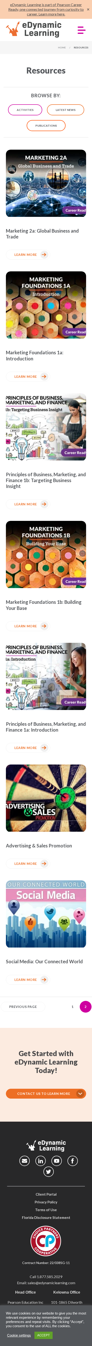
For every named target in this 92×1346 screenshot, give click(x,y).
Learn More (25, 255)
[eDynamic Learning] (36, 29)
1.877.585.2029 (49, 1276)
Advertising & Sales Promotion (39, 845)
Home (62, 47)
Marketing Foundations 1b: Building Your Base (44, 605)
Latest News (65, 110)
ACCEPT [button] (43, 1335)
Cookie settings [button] (19, 1335)
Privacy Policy (46, 1202)
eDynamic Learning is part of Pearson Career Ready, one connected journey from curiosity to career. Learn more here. (46, 9)
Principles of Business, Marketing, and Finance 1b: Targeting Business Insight (46, 480)
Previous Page (23, 1007)
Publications (46, 125)
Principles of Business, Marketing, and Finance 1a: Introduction (46, 727)
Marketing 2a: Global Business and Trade (42, 233)
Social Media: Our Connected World (44, 961)
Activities (25, 110)
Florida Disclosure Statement (46, 1217)
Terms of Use (46, 1210)
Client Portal (46, 1194)
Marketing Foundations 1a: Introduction (34, 355)
